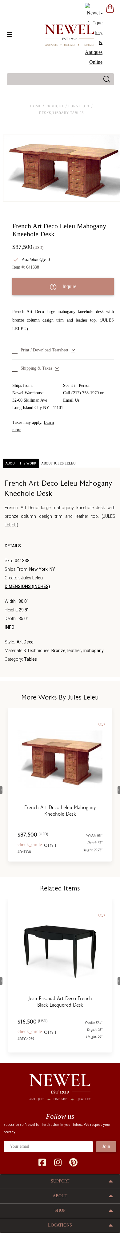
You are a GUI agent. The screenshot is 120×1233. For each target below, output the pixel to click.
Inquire (68, 286)
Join (106, 1146)
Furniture (79, 106)
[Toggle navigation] (9, 34)
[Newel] (60, 1084)
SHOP (60, 1210)
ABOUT (60, 1196)
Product (55, 106)
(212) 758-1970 (85, 393)
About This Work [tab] (21, 463)
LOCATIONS (60, 1225)
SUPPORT (60, 1181)
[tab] (58, 463)
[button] (63, 350)
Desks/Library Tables (61, 113)
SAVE (101, 725)
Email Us (71, 400)
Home (35, 106)
